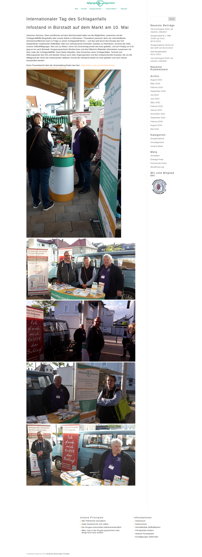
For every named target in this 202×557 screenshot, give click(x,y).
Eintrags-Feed (156, 159)
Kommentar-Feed (158, 163)
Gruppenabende (95, 9)
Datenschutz (141, 524)
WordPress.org (157, 167)
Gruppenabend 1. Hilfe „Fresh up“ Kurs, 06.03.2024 (160, 38)
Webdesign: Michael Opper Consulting (58, 554)
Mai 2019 (154, 129)
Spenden (124, 9)
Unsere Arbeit (111, 9)
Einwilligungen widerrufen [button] (146, 537)
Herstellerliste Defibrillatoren (147, 527)
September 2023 (158, 91)
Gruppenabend (157, 138)
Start (76, 9)
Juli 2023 (154, 95)
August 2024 (156, 80)
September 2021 (158, 118)
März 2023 (155, 102)
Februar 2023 (156, 106)
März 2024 (155, 83)
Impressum (140, 521)
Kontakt (84, 9)
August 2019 (156, 125)
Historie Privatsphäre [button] (144, 534)
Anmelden (155, 156)
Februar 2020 (156, 121)
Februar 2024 (156, 87)
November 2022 (157, 114)
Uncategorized (157, 142)
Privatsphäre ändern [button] (144, 530)
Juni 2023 (154, 99)
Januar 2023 (156, 110)
